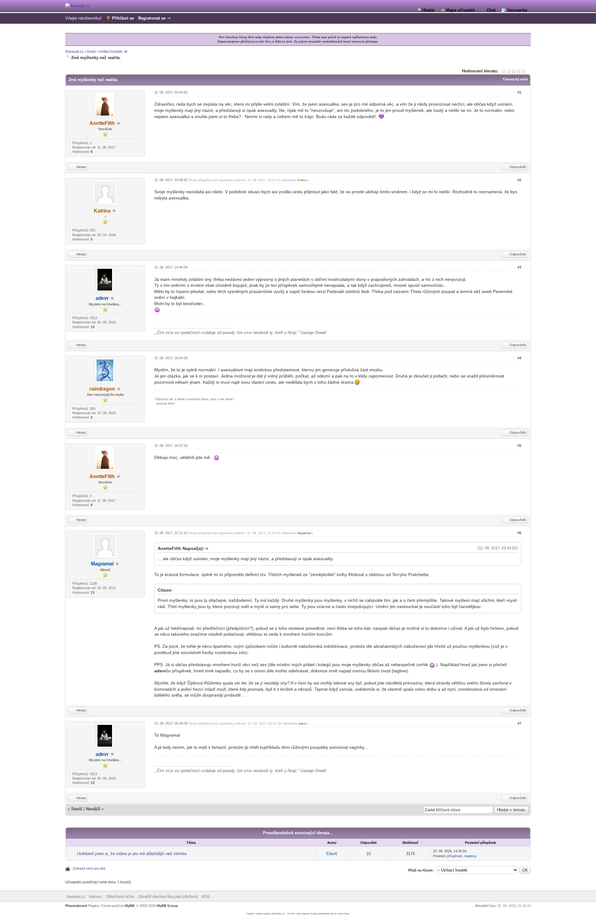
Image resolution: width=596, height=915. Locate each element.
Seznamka (517, 10)
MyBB (129, 906)
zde (242, 652)
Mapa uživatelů (460, 10)
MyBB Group (167, 906)
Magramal (102, 563)
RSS (206, 896)
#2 (519, 180)
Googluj (314, 914)
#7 (519, 723)
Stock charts (337, 914)
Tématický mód (515, 79)
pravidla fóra (261, 41)
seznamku (302, 37)
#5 (519, 445)
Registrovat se (151, 18)
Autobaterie (324, 914)
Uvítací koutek (110, 51)
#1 (519, 92)
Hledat (428, 10)
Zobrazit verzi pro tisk (89, 868)
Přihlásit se (123, 18)
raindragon (102, 388)
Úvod (91, 51)
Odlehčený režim (120, 896)
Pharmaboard (76, 906)
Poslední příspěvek (447, 856)
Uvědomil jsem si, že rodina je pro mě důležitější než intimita (132, 853)
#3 (519, 267)
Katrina (102, 210)
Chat (491, 10)
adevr (102, 298)
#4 (519, 358)
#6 (519, 533)
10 (368, 853)
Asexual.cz (74, 51)
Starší (76, 809)
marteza (470, 856)
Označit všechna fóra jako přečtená (168, 896)
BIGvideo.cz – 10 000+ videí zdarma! (290, 914)
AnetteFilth (102, 123)
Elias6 (331, 853)
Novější (93, 809)
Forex (347, 914)
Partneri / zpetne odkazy (258, 914)
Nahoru (95, 896)
